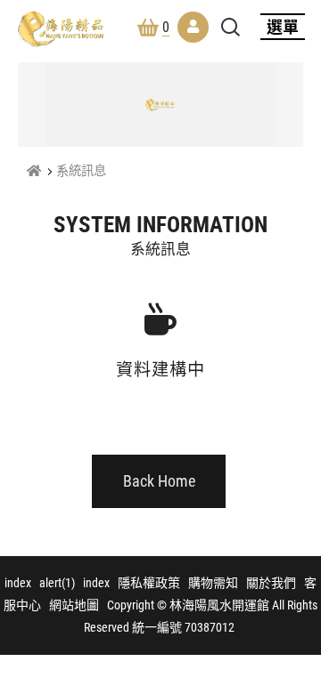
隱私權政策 (149, 583)
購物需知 (213, 583)
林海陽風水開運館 (60, 28)
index (17, 583)
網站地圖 (74, 605)
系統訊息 (81, 171)
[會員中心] (193, 27)
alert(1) (57, 583)
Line (297, 617)
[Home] (34, 171)
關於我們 (271, 583)
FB (297, 575)
